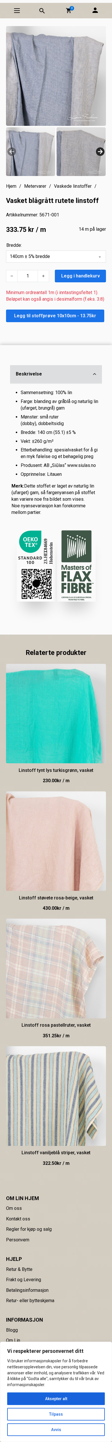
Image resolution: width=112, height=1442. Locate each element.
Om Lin (13, 1340)
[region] (56, 1392)
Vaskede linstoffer (73, 186)
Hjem (11, 186)
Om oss (14, 1208)
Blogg (12, 1330)
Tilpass (56, 1414)
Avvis (56, 1429)
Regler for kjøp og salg (29, 1229)
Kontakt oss (18, 1219)
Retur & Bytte (19, 1269)
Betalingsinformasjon (27, 1290)
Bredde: (14, 245)
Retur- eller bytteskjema (30, 1300)
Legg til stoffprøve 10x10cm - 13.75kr (55, 315)
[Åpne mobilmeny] (17, 10)
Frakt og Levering (23, 1279)
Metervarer (35, 186)
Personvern (17, 1240)
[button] (68, 10)
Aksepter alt (56, 1398)
